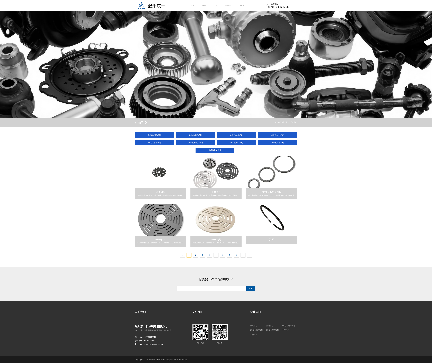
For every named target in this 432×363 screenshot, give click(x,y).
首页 (192, 6)
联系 (242, 6)
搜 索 (251, 288)
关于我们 (228, 6)
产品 (204, 6)
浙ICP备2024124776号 (178, 360)
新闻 (215, 6)
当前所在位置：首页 (282, 122)
